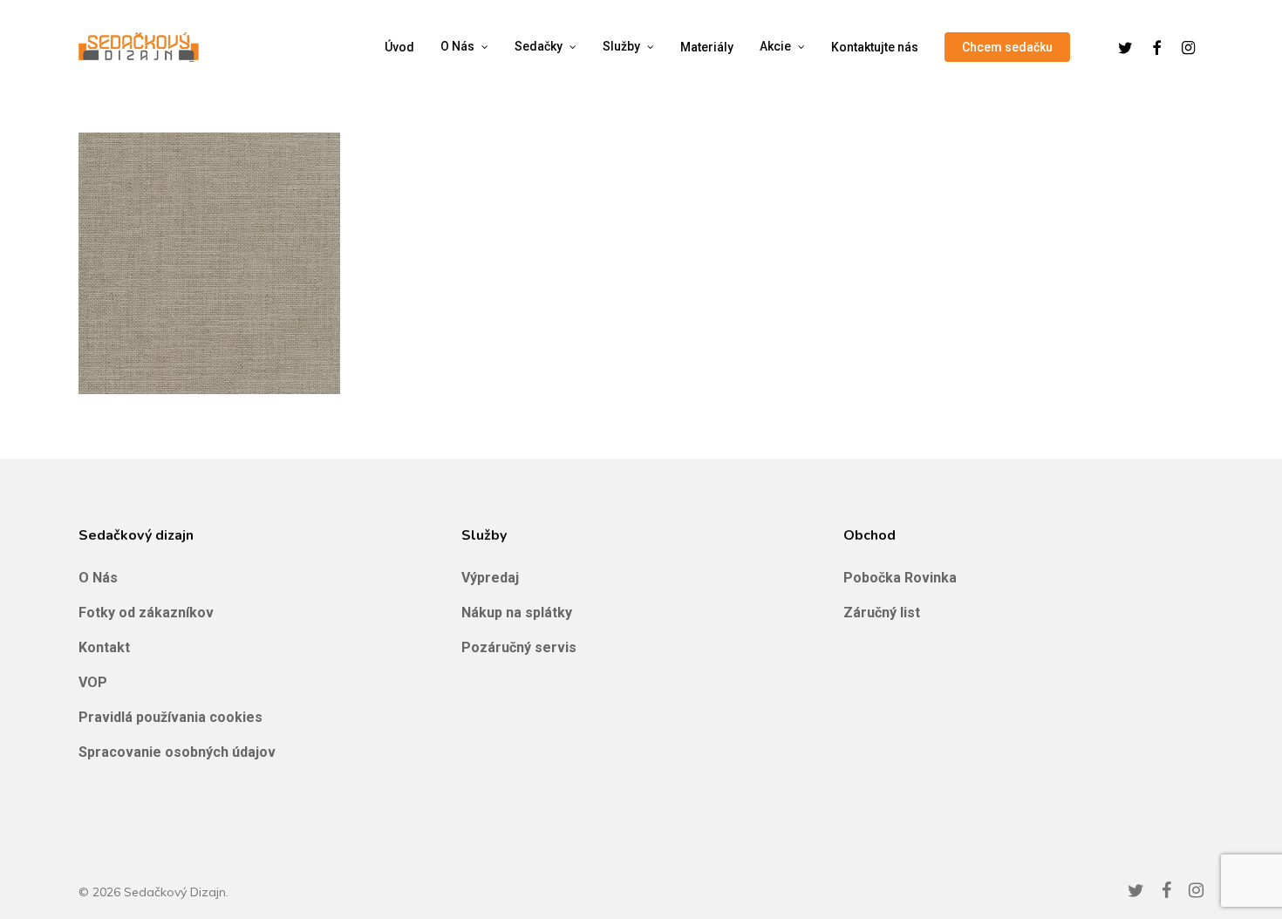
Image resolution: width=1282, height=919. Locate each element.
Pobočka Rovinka (900, 577)
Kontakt (104, 647)
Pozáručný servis (518, 647)
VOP (92, 682)
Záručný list (881, 612)
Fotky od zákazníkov (146, 612)
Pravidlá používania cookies (170, 717)
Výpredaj (490, 577)
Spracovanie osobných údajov (177, 752)
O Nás (98, 577)
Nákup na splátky (516, 612)
